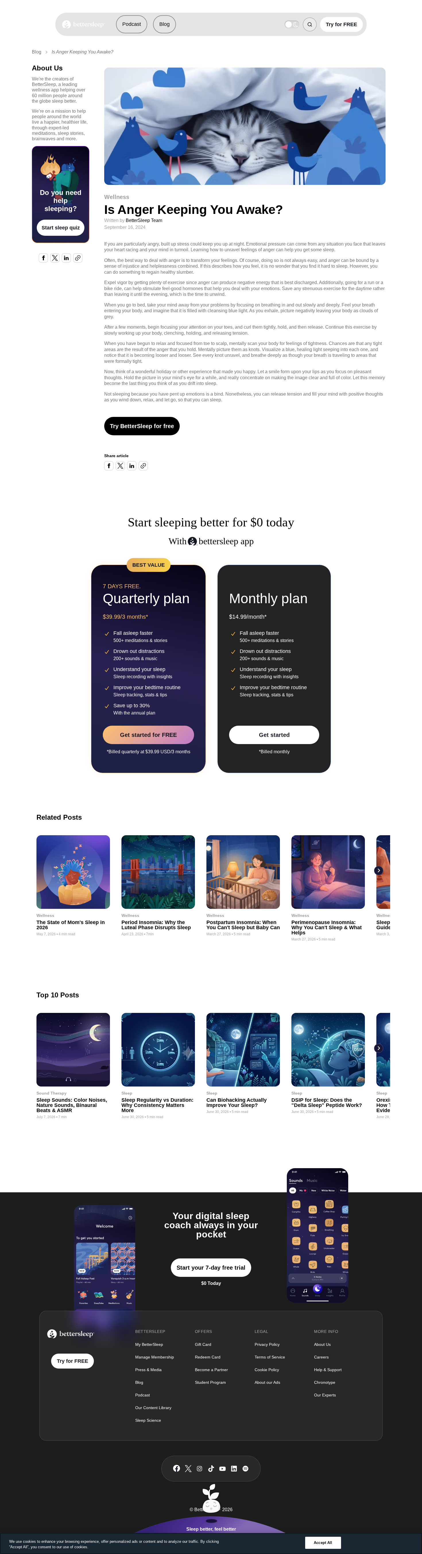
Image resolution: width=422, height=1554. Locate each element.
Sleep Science (148, 1420)
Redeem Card (207, 1357)
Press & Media (148, 1369)
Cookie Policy (267, 1369)
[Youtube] (222, 1469)
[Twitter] (188, 1468)
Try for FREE (341, 24)
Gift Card (203, 1344)
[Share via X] (54, 257)
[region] (211, 1543)
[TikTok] (211, 1468)
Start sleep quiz (61, 228)
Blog (164, 24)
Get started (274, 735)
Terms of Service (270, 1357)
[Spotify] (245, 1469)
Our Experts (325, 1395)
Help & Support (328, 1369)
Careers (321, 1357)
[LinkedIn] (234, 1468)
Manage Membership (154, 1357)
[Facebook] (176, 1468)
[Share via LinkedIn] (66, 257)
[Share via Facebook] (43, 257)
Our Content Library (153, 1407)
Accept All (323, 1542)
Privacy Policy (267, 1344)
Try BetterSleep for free (142, 426)
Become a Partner (211, 1369)
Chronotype (324, 1382)
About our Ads (267, 1382)
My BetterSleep (149, 1344)
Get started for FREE (148, 735)
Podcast (131, 24)
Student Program (210, 1382)
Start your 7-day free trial (211, 1267)
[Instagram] (199, 1468)
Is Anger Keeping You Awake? (82, 52)
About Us (322, 1344)
